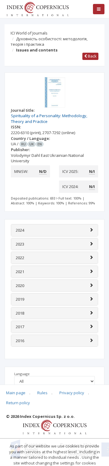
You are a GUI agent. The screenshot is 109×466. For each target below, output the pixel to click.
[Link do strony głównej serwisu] (37, 8)
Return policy (18, 402)
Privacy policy (71, 392)
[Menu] (98, 9)
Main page (15, 392)
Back (92, 56)
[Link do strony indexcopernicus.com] (55, 426)
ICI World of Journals (29, 33)
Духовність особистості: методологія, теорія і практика (49, 41)
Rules (42, 392)
